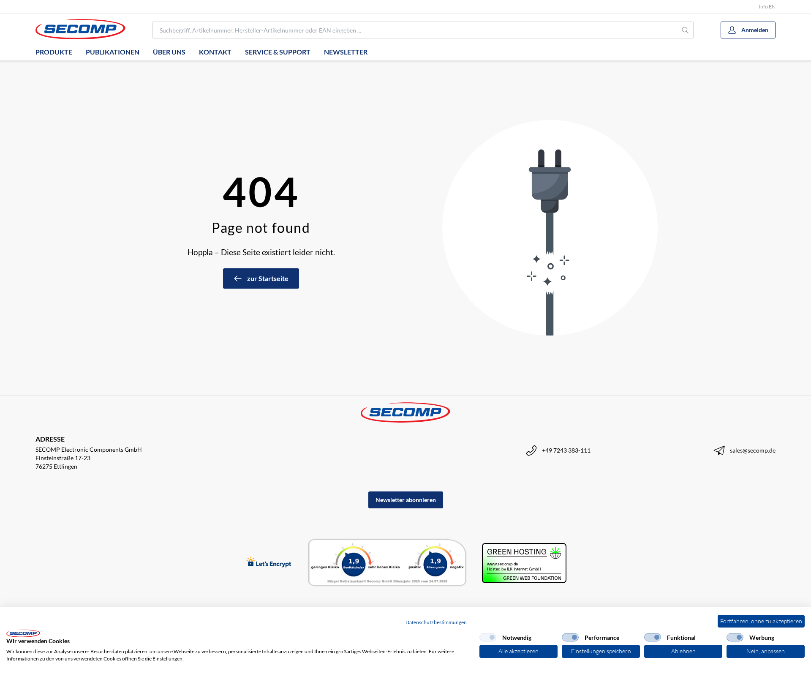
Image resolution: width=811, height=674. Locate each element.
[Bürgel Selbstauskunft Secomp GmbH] (387, 562)
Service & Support (277, 52)
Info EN (767, 6)
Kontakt (215, 52)
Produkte (53, 52)
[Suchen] (685, 30)
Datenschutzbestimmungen (436, 622)
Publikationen (112, 52)
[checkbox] (487, 637)
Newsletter (345, 52)
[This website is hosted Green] (524, 563)
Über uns (169, 52)
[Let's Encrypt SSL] (269, 563)
